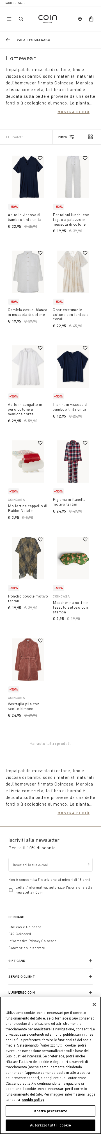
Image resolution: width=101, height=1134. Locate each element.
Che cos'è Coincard (24, 927)
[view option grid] (90, 137)
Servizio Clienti (22, 976)
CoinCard (16, 917)
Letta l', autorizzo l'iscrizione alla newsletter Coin (54, 889)
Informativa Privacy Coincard (32, 941)
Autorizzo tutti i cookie (50, 1125)
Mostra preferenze (50, 1111)
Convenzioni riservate (26, 948)
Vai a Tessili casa (33, 40)
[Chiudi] (94, 1004)
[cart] (91, 19)
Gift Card (16, 961)
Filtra (62, 137)
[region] (50, 1065)
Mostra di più (73, 112)
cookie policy (33, 1099)
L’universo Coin (21, 992)
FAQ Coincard (19, 934)
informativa (37, 887)
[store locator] (80, 19)
